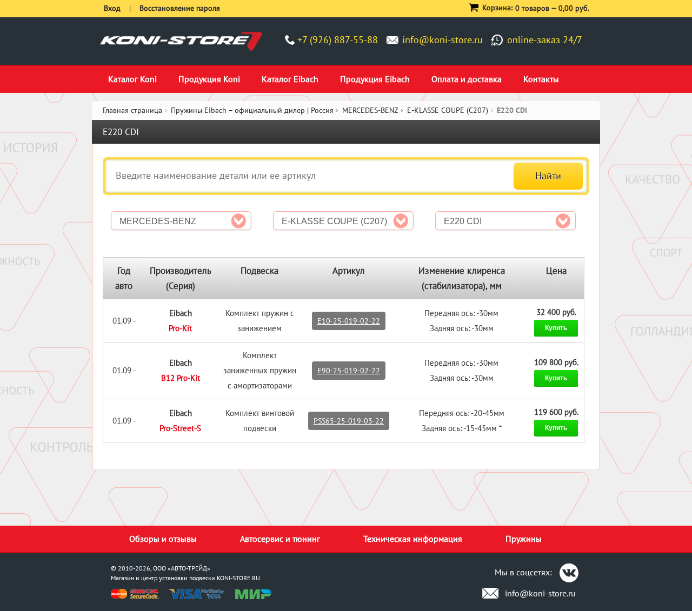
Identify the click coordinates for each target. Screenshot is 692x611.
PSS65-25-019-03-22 (349, 421)
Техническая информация (412, 538)
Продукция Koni (209, 78)
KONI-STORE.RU (238, 578)
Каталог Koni (132, 78)
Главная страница (132, 110)
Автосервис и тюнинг (280, 538)
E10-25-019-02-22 (348, 321)
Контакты (541, 78)
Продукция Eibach (375, 78)
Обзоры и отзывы (163, 538)
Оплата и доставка (466, 78)
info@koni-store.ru (442, 39)
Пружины (523, 538)
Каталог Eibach (290, 78)
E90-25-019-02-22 (348, 370)
